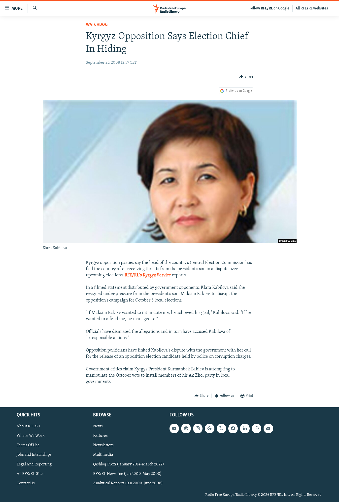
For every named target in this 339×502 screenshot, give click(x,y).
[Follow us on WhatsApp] (256, 428)
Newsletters (103, 445)
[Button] (246, 76)
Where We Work (31, 436)
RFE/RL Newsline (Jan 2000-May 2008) (127, 474)
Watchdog (96, 25)
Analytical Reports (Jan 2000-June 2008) (128, 483)
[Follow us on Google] (209, 428)
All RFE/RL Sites (30, 474)
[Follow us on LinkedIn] (244, 428)
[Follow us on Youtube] (174, 428)
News (98, 426)
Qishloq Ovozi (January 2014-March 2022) (128, 464)
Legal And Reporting (34, 464)
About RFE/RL (29, 426)
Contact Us (26, 483)
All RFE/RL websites (312, 8)
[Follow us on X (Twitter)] (221, 428)
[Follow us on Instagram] (198, 428)
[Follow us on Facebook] (233, 428)
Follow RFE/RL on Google (269, 8)
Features (100, 436)
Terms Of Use (28, 445)
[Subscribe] (268, 428)
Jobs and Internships (34, 455)
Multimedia (103, 455)
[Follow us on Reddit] (186, 428)
